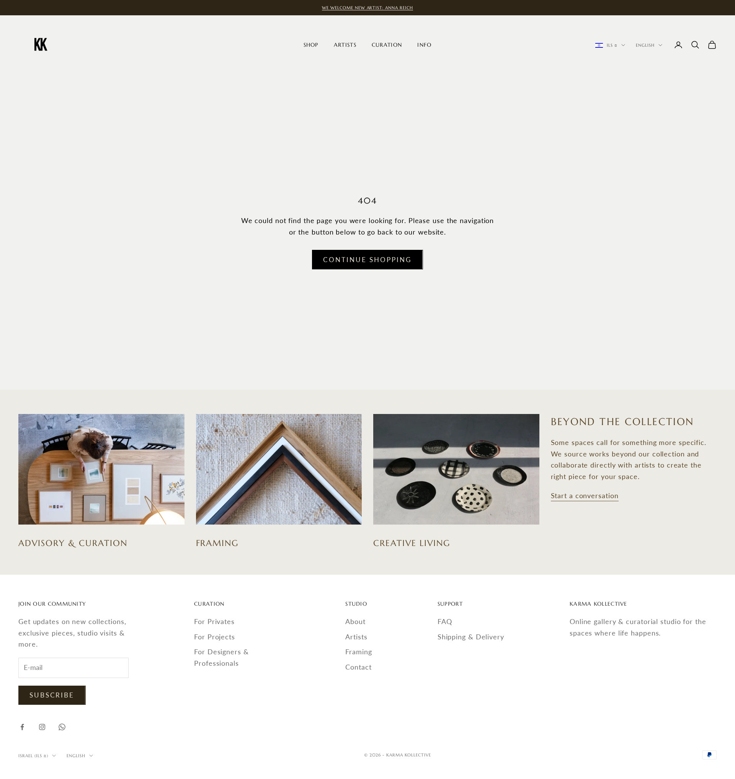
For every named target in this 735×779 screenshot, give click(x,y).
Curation (387, 44)
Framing (358, 651)
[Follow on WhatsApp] (62, 727)
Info (424, 44)
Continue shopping (367, 260)
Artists (345, 44)
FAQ (445, 621)
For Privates (214, 621)
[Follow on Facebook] (22, 727)
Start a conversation (585, 495)
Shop (311, 44)
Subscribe (52, 695)
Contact (358, 667)
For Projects (214, 636)
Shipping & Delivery (471, 636)
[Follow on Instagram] (42, 727)
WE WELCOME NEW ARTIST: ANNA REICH (367, 7)
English (645, 45)
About (355, 621)
